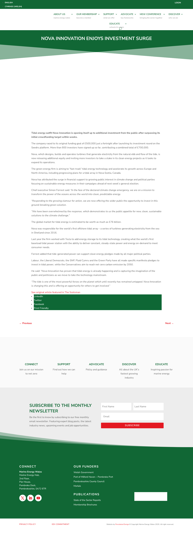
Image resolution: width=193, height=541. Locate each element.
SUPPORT (108, 16)
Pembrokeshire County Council (89, 481)
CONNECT (31, 364)
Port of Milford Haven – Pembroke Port (93, 476)
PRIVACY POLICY (27, 524)
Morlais (77, 485)
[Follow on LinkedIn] (30, 498)
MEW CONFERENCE (151, 16)
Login (178, 3)
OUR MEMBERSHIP (86, 16)
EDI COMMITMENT (60, 524)
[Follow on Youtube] (38, 498)
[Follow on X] (22, 498)
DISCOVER (174, 16)
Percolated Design (122, 524)
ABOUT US (62, 16)
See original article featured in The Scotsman (55, 292)
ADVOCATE (127, 16)
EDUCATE (116, 25)
